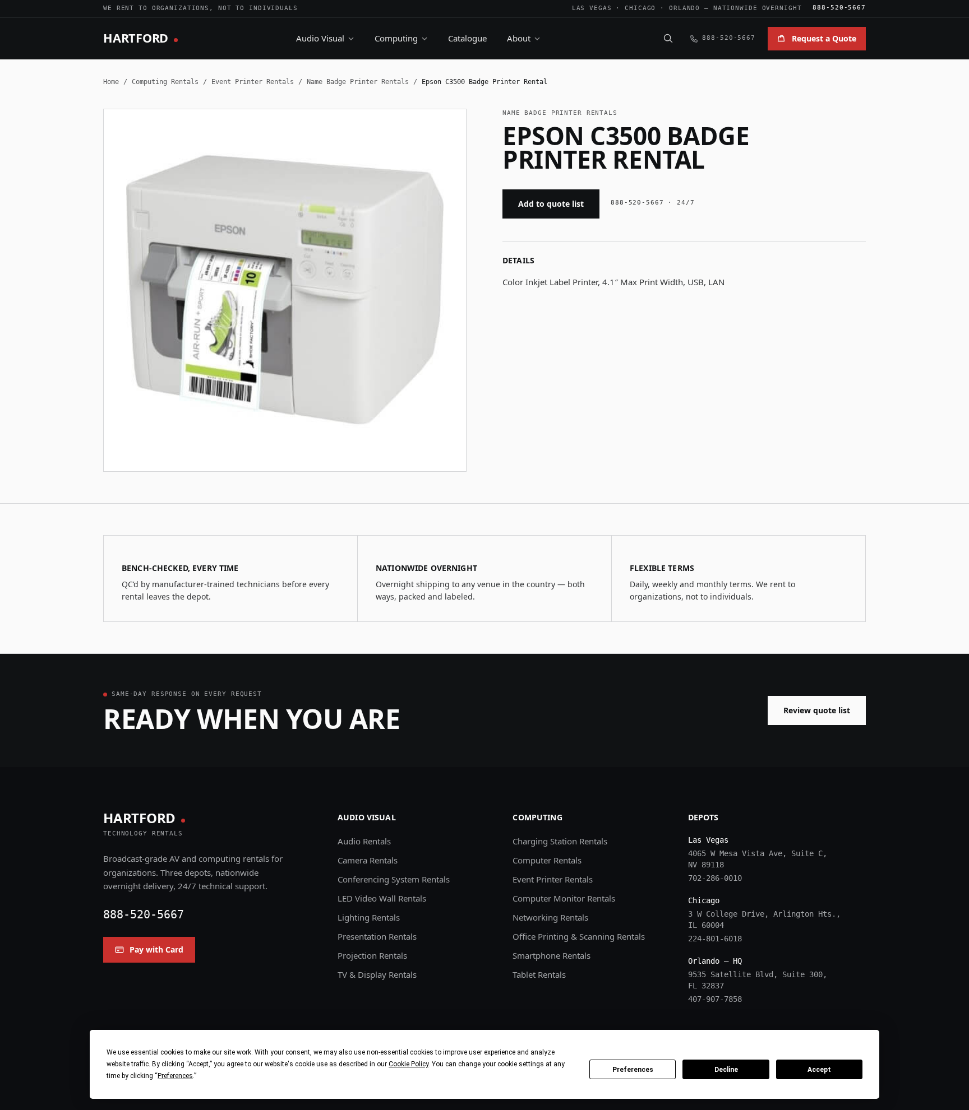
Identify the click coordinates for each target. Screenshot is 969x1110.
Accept (819, 1070)
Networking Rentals (550, 917)
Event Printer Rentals (252, 82)
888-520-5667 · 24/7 (653, 202)
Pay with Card (156, 949)
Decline (726, 1070)
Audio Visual (320, 38)
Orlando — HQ (715, 960)
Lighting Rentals (369, 917)
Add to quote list (551, 203)
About (518, 38)
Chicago (640, 8)
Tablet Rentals (539, 974)
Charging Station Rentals (560, 841)
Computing (396, 38)
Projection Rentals (372, 955)
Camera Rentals (368, 860)
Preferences (632, 1070)
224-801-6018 (715, 938)
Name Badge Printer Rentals (358, 82)
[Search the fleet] (667, 38)
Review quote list (816, 710)
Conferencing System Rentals (394, 879)
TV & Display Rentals (377, 974)
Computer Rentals (547, 860)
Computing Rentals (165, 82)
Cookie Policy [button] (408, 1064)
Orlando (684, 8)
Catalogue (467, 38)
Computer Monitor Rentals (564, 898)
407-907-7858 (715, 999)
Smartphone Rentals (551, 955)
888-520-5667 (839, 7)
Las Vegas (592, 8)
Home (111, 82)
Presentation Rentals (377, 936)
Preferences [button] (175, 1076)
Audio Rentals (364, 841)
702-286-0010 (715, 878)
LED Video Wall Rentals (382, 898)
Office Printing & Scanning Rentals (579, 936)
